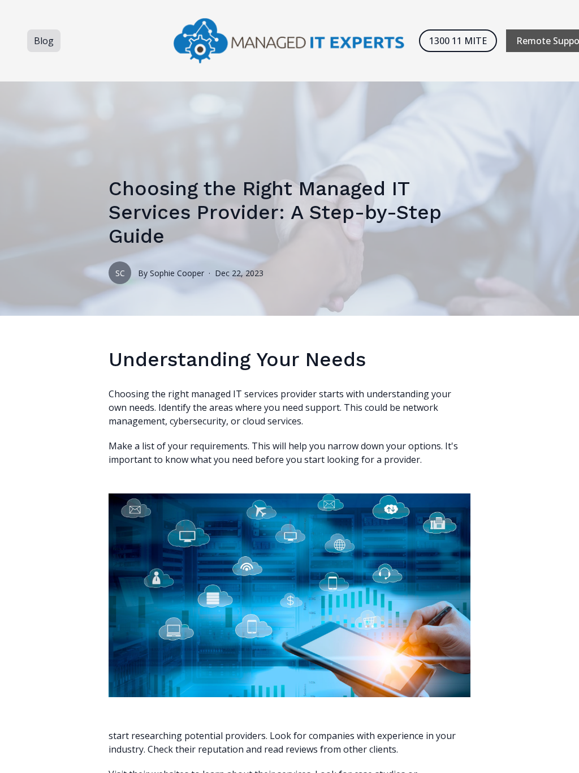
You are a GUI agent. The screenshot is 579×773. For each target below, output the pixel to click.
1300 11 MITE (458, 41)
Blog (44, 41)
